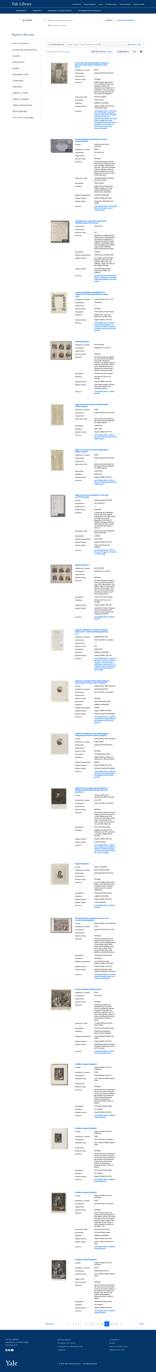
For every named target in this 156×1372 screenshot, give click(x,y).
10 (102, 1324)
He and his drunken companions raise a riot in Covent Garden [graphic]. (92, 919)
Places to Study (139, 4)
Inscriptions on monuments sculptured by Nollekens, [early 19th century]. (91, 222)
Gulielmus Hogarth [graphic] (86, 1064)
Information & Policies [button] (89, 11)
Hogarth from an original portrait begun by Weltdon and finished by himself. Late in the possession (91, 790)
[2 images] (61, 145)
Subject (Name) (21, 99)
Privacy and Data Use (118, 1346)
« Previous (49, 52)
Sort (101, 52)
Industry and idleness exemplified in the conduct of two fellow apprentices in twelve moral (91, 294)
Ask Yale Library (111, 4)
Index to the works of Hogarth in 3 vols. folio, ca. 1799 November (92, 496)
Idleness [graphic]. (82, 565)
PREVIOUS (50, 1324)
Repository (19, 62)
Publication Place (22, 105)
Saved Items (76, 4)
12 (111, 1324)
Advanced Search (126, 20)
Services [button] (36, 11)
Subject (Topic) (21, 93)
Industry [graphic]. (82, 341)
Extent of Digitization (25, 50)
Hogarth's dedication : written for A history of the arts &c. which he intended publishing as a (91, 632)
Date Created (20, 111)
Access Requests (90, 4)
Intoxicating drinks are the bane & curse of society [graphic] (91, 140)
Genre (16, 68)
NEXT (141, 1324)
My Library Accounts (67, 1343)
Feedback (61, 1350)
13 (116, 1324)
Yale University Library (22, 4)
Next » (68, 52)
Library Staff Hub (116, 1350)
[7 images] (60, 231)
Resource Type (20, 74)
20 (122, 52)
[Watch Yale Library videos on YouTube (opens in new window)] (12, 1350)
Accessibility (114, 1340)
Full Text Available (23, 117)
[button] (109, 20)
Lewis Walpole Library (101, 111)
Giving (112, 1343)
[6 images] (57, 505)
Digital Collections (23, 34)
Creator (17, 86)
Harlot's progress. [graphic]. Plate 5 (88, 989)
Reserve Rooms (125, 4)
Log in (101, 4)
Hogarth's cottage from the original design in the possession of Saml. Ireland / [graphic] (92, 682)
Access (16, 56)
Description (54, 25)
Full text (63, 25)
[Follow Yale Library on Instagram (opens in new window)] (9, 1350)
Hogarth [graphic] (82, 864)
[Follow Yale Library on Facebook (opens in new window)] (6, 1350)
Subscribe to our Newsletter (70, 1346)
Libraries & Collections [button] (59, 11)
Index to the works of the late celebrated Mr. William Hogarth (91, 405)
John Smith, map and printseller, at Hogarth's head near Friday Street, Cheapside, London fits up (92, 65)
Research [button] (20, 11)
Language (18, 80)
